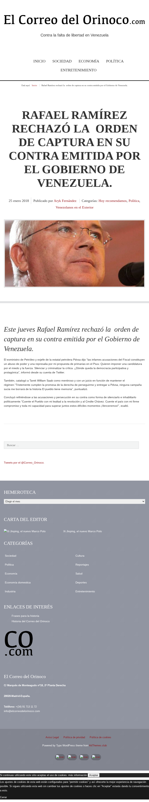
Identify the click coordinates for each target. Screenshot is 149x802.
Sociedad (62, 61)
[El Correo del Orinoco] (74, 20)
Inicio (39, 61)
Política (115, 61)
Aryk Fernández (65, 201)
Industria (10, 591)
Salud (78, 573)
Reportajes (82, 564)
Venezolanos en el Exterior (75, 207)
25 (11, 201)
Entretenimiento (78, 70)
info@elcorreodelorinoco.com (22, 711)
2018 (25, 201)
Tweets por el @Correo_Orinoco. (24, 462)
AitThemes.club (98, 745)
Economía (89, 61)
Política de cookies (100, 737)
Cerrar (3, 797)
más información (77, 775)
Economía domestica (18, 582)
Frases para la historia (25, 615)
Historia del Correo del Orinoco (31, 621)
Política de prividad (74, 737)
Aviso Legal (52, 737)
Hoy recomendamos (113, 201)
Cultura (79, 555)
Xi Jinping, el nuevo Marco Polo (82, 531)
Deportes (81, 582)
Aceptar (93, 775)
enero (17, 201)
